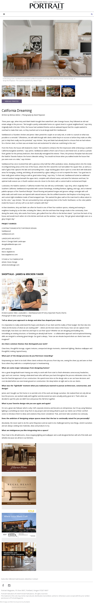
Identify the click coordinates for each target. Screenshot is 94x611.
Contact (35, 579)
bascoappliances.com (10, 254)
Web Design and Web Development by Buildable (15, 602)
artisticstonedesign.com (10, 265)
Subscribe (4, 579)
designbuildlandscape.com (11, 244)
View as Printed (12, 101)
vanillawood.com (8, 234)
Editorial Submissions (16, 579)
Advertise (28, 579)
